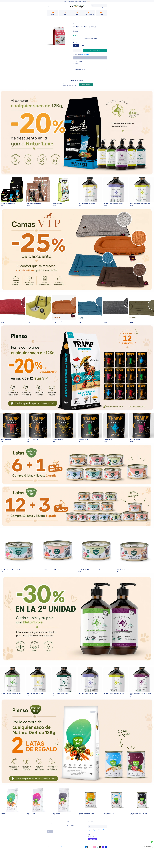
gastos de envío (78, 33)
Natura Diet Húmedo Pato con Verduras (86, 813)
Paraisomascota (52, 846)
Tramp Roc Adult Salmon (58, 203)
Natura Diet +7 (4, 813)
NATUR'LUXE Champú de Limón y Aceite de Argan (140, 203)
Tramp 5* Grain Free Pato (83, 439)
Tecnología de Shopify (58, 846)
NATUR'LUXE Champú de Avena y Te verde (87, 203)
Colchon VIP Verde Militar (135, 321)
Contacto (69, 826)
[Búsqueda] (92, 5)
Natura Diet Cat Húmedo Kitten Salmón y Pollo (126, 569)
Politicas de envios (70, 825)
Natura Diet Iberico (56, 813)
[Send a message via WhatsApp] (152, 842)
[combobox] (99, 5)
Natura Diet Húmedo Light (109, 813)
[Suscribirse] (105, 826)
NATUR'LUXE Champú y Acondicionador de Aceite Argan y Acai (141, 694)
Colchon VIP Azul (82, 321)
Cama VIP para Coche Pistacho (33, 321)
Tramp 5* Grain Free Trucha (109, 439)
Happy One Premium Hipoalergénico (34, 203)
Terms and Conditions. (85, 54)
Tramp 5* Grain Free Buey (6, 439)
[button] (76, 63)
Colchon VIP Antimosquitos (58, 321)
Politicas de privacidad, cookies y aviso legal (75, 823)
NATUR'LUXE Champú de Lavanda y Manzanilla (113, 203)
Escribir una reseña (86, 84)
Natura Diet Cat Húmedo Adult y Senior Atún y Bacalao (11, 569)
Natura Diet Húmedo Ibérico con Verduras (138, 813)
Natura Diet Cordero (31, 813)
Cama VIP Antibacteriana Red (6, 321)
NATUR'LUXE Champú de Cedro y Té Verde (61, 693)
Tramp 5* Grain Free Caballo (32, 439)
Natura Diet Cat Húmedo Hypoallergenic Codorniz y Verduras (91, 569)
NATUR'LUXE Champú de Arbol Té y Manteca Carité (11, 693)
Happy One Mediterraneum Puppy (7, 203)
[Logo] (77, 6)
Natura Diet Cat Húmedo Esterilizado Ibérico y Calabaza (51, 569)
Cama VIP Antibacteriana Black (110, 321)
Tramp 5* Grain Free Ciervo (58, 439)
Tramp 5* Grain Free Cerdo (135, 439)
